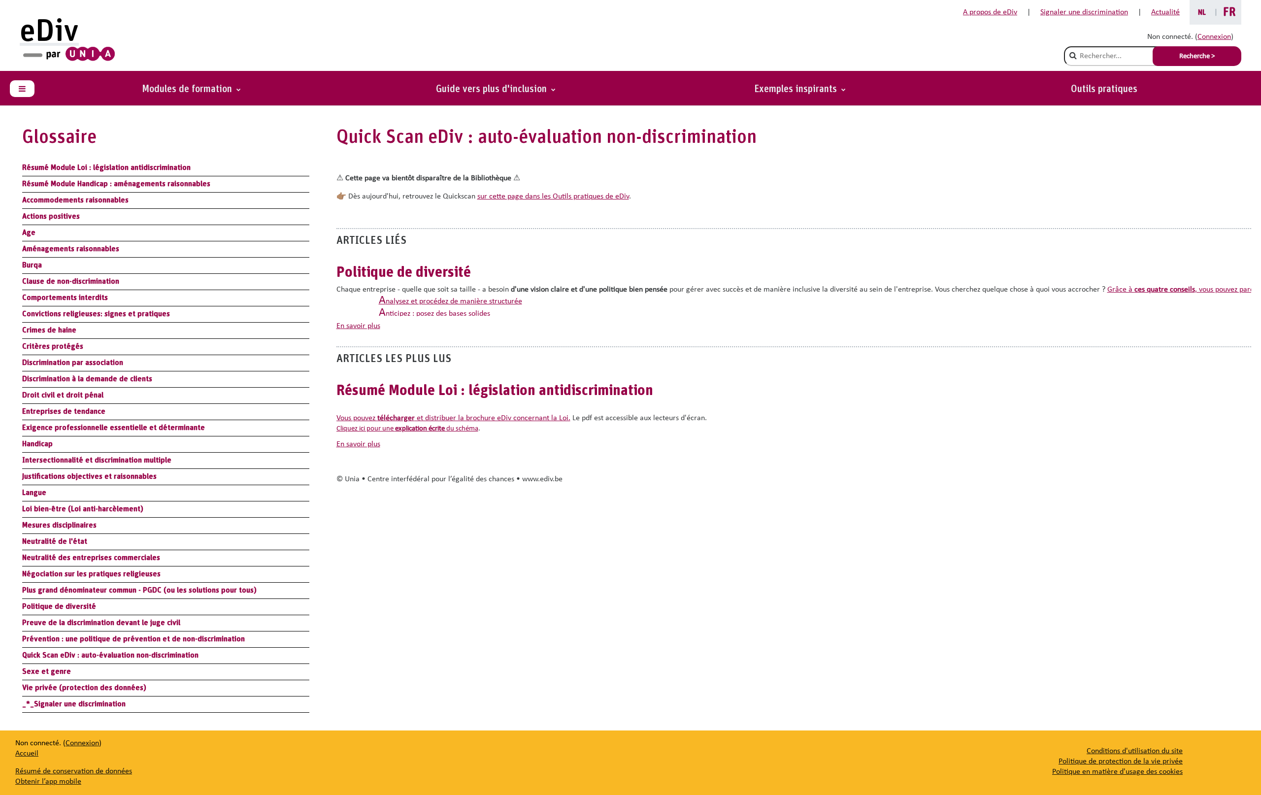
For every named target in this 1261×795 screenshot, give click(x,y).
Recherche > (1197, 56)
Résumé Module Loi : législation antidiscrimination (106, 167)
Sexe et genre (46, 671)
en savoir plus (358, 326)
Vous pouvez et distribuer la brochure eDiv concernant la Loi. (453, 418)
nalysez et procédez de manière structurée (450, 301)
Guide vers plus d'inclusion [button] (492, 89)
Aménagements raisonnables (70, 249)
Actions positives (51, 216)
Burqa (32, 265)
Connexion (1214, 37)
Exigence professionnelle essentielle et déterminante (113, 427)
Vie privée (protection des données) (84, 688)
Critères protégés (52, 346)
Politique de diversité (59, 606)
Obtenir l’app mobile (48, 782)
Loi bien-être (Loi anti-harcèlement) (82, 509)
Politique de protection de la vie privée (1121, 761)
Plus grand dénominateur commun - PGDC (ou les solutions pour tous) (139, 590)
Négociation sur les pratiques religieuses (91, 574)
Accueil (26, 754)
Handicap (37, 444)
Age (28, 232)
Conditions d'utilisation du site (1135, 751)
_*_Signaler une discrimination (74, 704)
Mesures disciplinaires (59, 525)
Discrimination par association (72, 362)
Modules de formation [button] (188, 89)
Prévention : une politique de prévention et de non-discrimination (133, 639)
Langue (34, 493)
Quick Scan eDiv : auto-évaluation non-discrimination (110, 655)
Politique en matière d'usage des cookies (1117, 772)
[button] (800, 89)
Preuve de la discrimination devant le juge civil (101, 623)
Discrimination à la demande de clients (87, 379)
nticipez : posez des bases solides (434, 314)
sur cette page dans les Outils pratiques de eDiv (553, 196)
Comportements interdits (65, 297)
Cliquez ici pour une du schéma (407, 428)
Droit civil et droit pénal (62, 395)
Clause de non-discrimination (70, 281)
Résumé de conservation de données (73, 771)
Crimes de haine (49, 330)
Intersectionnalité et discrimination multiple (96, 460)
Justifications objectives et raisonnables (89, 476)
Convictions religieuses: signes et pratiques (96, 314)
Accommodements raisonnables (75, 200)
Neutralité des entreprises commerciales (91, 558)
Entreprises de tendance (63, 411)
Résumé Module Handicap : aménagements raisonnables (116, 184)
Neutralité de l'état (54, 541)
